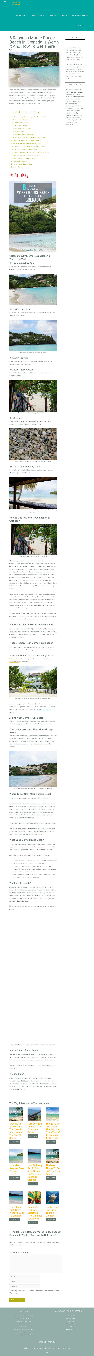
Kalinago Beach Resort (17, 659)
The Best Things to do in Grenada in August (53, 1169)
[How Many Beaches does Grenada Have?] (16, 1161)
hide (36, 112)
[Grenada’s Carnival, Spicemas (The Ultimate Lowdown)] (34, 1203)
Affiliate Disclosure (23, 1316)
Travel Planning (70, 1316)
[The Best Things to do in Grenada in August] (52, 1161)
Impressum (23, 1332)
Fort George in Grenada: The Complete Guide (35, 1128)
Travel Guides (37, 15)
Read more (15, 1142)
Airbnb (51, 650)
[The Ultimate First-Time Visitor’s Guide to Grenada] (16, 1203)
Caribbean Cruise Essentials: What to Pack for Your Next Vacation (47, 1348)
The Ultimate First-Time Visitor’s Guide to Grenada (16, 1211)
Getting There (70, 1318)
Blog (64, 15)
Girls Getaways (71, 1326)
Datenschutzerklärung (23, 1334)
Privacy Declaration (23, 1329)
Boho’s (11, 831)
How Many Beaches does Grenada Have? (16, 1169)
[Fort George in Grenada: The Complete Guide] (34, 1119)
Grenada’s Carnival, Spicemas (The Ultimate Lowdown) (35, 1213)
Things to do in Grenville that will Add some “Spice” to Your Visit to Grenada (53, 1130)
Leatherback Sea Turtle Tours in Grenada (52, 1211)
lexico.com (22, 855)
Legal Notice (24, 1326)
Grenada (53, 15)
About (80, 26)
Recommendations (81, 15)
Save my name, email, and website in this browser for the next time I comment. (35, 1292)
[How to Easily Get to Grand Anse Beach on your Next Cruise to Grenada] (34, 1161)
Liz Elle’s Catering (39, 831)
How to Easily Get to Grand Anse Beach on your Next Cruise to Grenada (35, 1172)
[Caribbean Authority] (11, 5)
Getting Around (71, 1324)
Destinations (20, 15)
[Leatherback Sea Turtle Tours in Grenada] (52, 1203)
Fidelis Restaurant (18, 829)
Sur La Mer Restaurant (40, 804)
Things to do (70, 1329)
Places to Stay (71, 1321)
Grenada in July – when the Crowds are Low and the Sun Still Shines (16, 1130)
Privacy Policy (23, 1318)
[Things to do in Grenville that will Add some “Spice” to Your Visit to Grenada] (52, 1119)
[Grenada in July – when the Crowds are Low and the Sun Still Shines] (16, 1119)
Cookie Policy (23, 1324)
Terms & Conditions (23, 1321)
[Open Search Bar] (90, 26)
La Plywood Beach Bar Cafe (19, 804)
